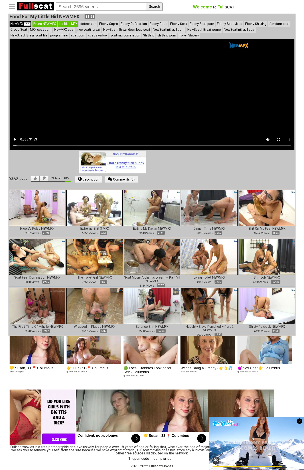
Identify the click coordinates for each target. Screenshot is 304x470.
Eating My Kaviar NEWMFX (152, 229)
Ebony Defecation (134, 24)
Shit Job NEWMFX (267, 277)
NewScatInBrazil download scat (126, 30)
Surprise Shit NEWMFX (152, 327)
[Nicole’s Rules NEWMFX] (37, 207)
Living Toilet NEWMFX (209, 277)
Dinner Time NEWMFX (209, 229)
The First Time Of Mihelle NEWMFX (37, 327)
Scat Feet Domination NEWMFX (37, 277)
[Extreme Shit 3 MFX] (94, 207)
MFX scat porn (40, 30)
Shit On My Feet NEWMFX (267, 229)
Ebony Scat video (229, 24)
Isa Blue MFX (68, 24)
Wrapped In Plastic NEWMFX (94, 327)
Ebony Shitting (255, 24)
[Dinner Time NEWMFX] (209, 207)
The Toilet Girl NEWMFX (94, 277)
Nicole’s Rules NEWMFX (37, 229)
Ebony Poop (158, 24)
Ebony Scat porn (202, 24)
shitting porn (166, 35)
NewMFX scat (64, 30)
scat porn (78, 35)
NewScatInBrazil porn (168, 30)
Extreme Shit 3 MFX (94, 229)
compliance (163, 458)
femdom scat (279, 24)
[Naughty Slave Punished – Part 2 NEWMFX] (209, 305)
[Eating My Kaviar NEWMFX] (152, 207)
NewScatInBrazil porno (204, 30)
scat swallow (97, 35)
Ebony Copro (108, 24)
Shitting (148, 35)
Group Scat (18, 30)
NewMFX (19, 24)
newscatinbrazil (88, 30)
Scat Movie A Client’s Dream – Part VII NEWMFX (152, 279)
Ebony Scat (178, 24)
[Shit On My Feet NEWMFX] (267, 207)
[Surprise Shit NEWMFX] (152, 305)
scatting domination (125, 35)
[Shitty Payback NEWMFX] (267, 305)
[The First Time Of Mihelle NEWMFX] (37, 305)
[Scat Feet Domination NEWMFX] (37, 257)
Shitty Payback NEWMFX (267, 327)
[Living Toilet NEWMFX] (209, 257)
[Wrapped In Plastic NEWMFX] (94, 305)
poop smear (59, 35)
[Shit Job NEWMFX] (267, 257)
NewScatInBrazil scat (239, 30)
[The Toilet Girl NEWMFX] (94, 257)
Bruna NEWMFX (44, 24)
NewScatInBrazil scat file (28, 35)
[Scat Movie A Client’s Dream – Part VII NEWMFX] (152, 257)
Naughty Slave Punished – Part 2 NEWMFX (209, 328)
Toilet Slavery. (189, 35)
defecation (88, 24)
